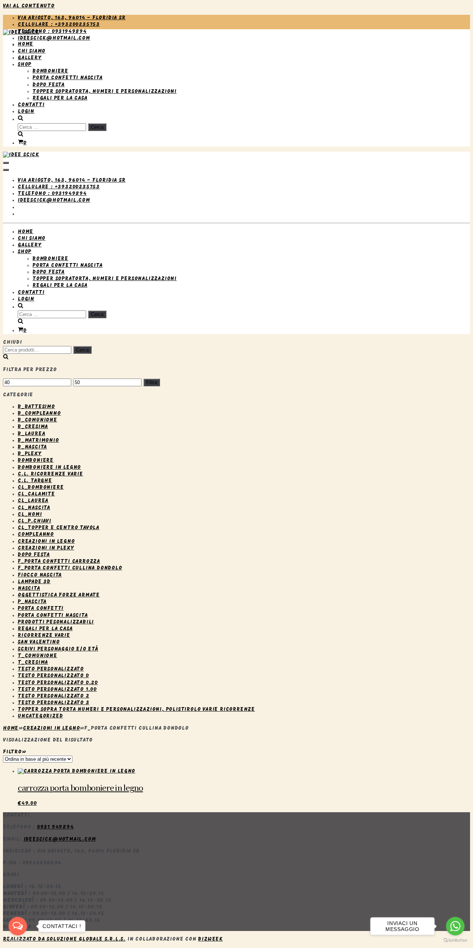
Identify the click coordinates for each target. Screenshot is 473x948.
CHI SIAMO (31, 51)
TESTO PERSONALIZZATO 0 (53, 676)
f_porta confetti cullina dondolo (70, 568)
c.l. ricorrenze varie (50, 474)
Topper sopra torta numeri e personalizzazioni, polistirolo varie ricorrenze (136, 709)
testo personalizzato (51, 669)
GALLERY (30, 58)
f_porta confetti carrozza (59, 561)
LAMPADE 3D (34, 582)
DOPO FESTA (49, 85)
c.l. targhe (35, 481)
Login (26, 111)
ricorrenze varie (44, 635)
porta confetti (41, 608)
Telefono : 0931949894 (52, 31)
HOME (25, 44)
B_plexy (30, 454)
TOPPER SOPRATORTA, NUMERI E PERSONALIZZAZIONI (105, 91)
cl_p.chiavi (34, 521)
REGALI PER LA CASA (60, 98)
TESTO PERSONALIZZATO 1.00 (57, 689)
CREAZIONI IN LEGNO (46, 541)
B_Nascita (32, 447)
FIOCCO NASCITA (40, 575)
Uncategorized (40, 716)
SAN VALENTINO (38, 642)
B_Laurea (31, 434)
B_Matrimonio (38, 440)
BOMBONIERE (50, 71)
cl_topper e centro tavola (58, 528)
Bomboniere (36, 460)
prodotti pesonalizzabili (56, 622)
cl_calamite (36, 494)
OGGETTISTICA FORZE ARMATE (59, 595)
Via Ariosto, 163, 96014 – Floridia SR (72, 18)
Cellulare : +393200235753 (59, 24)
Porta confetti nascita (53, 615)
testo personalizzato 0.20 (58, 683)
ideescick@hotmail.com (54, 38)
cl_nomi (30, 514)
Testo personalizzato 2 (53, 696)
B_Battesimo (36, 407)
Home (10, 728)
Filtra (151, 382)
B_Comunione (37, 420)
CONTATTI (31, 105)
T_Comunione (37, 656)
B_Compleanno (39, 413)
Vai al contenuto (29, 6)
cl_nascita (34, 508)
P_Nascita (32, 602)
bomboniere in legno (49, 467)
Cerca (82, 350)
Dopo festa (34, 555)
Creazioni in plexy (46, 548)
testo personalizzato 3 (53, 703)
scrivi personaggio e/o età (58, 649)
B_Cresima (33, 427)
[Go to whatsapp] (455, 926)
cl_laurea (33, 501)
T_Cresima (33, 662)
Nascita (29, 588)
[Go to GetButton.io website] (455, 940)
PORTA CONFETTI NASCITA (68, 78)
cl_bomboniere (41, 487)
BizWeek (210, 939)
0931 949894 (55, 827)
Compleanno (36, 534)
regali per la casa (45, 629)
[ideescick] (21, 32)
